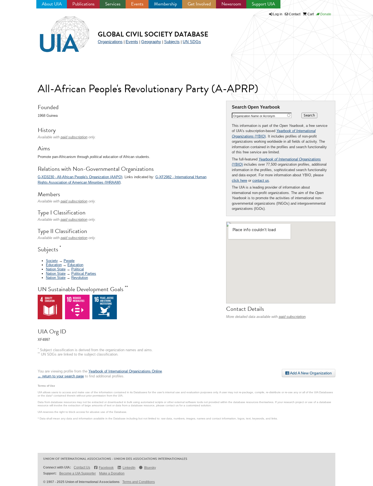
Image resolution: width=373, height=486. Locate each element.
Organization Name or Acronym (254, 116)
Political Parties (83, 274)
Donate (325, 14)
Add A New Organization (310, 373)
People (69, 261)
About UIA (52, 4)
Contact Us (82, 467)
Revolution (79, 278)
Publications (83, 4)
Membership (165, 4)
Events (137, 4)
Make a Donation (112, 473)
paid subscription (292, 317)
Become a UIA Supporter (77, 473)
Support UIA (263, 4)
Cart (310, 14)
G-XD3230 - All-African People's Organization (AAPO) (80, 177)
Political (77, 269)
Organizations (110, 41)
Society (52, 261)
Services (112, 4)
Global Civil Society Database (153, 34)
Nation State (56, 269)
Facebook (106, 468)
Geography (151, 41)
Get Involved (199, 4)
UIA (58, 31)
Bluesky (150, 468)
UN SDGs (192, 41)
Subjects (172, 41)
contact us (260, 180)
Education (54, 265)
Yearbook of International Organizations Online (125, 371)
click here (239, 180)
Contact (294, 14)
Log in (277, 14)
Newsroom (231, 4)
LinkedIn (129, 468)
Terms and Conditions (138, 482)
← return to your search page (61, 376)
